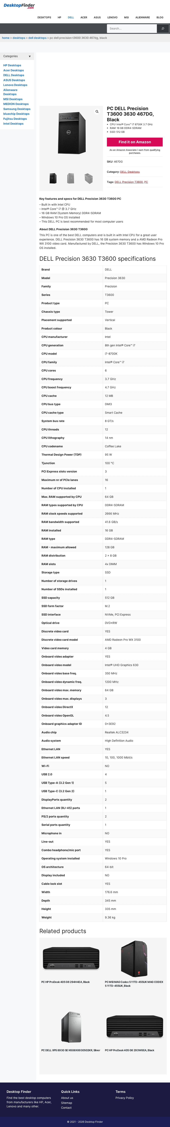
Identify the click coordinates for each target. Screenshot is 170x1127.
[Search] (163, 28)
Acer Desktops (13, 70)
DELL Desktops (37, 37)
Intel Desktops (13, 123)
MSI (126, 17)
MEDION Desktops (16, 104)
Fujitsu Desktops (15, 118)
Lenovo (112, 17)
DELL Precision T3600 (129, 182)
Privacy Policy (125, 1098)
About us (67, 1098)
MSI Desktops (13, 99)
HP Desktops (12, 65)
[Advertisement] (103, 80)
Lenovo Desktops (15, 85)
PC (146, 182)
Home (5, 37)
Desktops (44, 17)
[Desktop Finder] (19, 6)
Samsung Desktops (17, 109)
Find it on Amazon (135, 142)
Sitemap (66, 1103)
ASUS (97, 17)
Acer (84, 17)
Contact (66, 1107)
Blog (160, 17)
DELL (71, 17)
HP (59, 17)
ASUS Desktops (14, 80)
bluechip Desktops (16, 113)
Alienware (142, 17)
